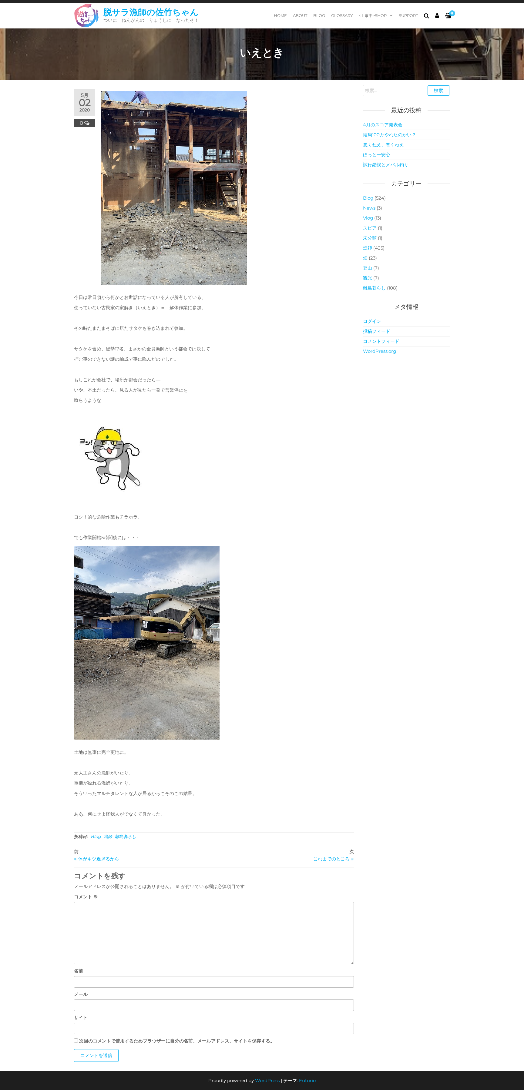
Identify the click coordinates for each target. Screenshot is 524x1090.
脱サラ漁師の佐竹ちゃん (151, 12)
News (369, 208)
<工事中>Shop (373, 15)
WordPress (267, 1080)
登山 (367, 268)
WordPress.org (379, 351)
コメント (86, 896)
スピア (370, 228)
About (300, 15)
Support (408, 15)
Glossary (342, 15)
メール (81, 994)
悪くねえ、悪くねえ (383, 144)
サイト (81, 1017)
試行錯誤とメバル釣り (385, 164)
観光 (367, 278)
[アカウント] (437, 15)
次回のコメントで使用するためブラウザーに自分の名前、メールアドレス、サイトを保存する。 (177, 1041)
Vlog (368, 218)
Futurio (307, 1080)
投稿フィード (376, 331)
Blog (319, 15)
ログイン (372, 321)
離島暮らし (125, 836)
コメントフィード (381, 341)
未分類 (370, 238)
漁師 (108, 836)
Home (280, 15)
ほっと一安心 (376, 154)
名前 (78, 971)
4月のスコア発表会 (382, 125)
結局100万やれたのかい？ (389, 134)
